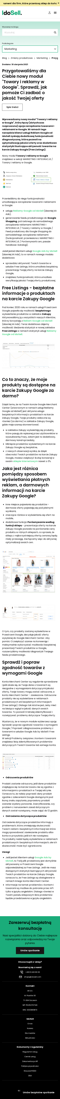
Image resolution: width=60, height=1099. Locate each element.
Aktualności (30, 1038)
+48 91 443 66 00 (32, 972)
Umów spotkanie (30, 950)
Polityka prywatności (30, 1066)
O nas (30, 1023)
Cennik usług (30, 1056)
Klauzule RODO (30, 1071)
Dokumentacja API (30, 1061)
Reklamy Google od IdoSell (28, 210)
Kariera (30, 1028)
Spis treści (12, 107)
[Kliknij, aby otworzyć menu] (55, 12)
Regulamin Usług (30, 1052)
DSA (30, 1075)
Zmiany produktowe (22, 58)
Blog (4, 58)
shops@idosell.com (32, 977)
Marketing (42, 58)
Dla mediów (30, 1033)
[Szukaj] (55, 32)
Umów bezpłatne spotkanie (38, 1092)
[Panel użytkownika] (49, 12)
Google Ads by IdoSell (44, 251)
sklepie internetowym (25, 461)
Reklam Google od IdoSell (37, 320)
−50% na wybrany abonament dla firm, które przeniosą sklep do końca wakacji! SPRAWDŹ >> (30, 3)
